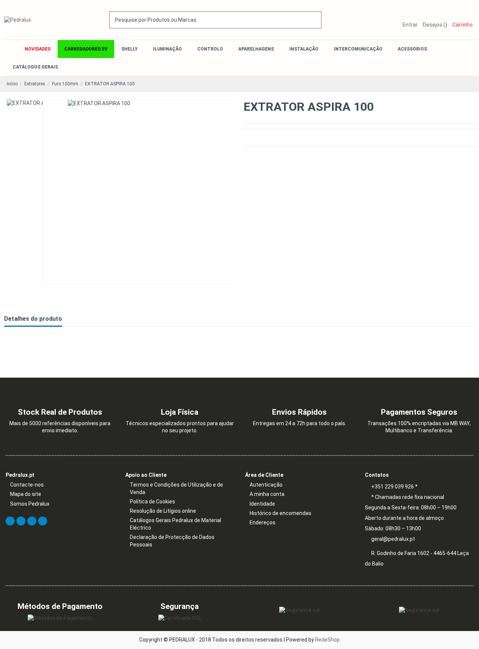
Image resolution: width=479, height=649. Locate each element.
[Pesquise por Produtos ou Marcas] (316, 19)
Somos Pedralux (29, 504)
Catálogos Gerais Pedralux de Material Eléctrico (175, 524)
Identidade (262, 504)
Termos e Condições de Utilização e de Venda (176, 488)
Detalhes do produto (33, 318)
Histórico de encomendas (280, 513)
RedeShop (327, 640)
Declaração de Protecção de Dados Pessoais (172, 541)
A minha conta (267, 494)
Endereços (262, 522)
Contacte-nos (27, 485)
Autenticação (266, 485)
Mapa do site (25, 494)
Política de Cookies (152, 502)
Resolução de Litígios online (163, 511)
